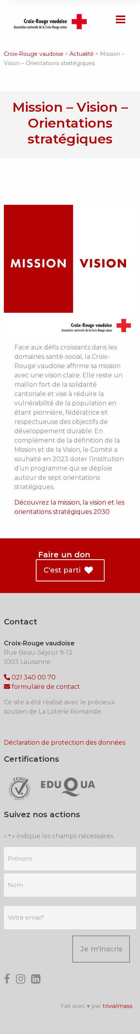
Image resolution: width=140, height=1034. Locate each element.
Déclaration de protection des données (64, 742)
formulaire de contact (45, 686)
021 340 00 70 (33, 677)
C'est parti (61, 570)
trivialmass (117, 1006)
